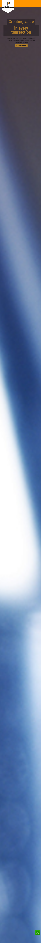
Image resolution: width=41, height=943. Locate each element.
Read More (20, 45)
